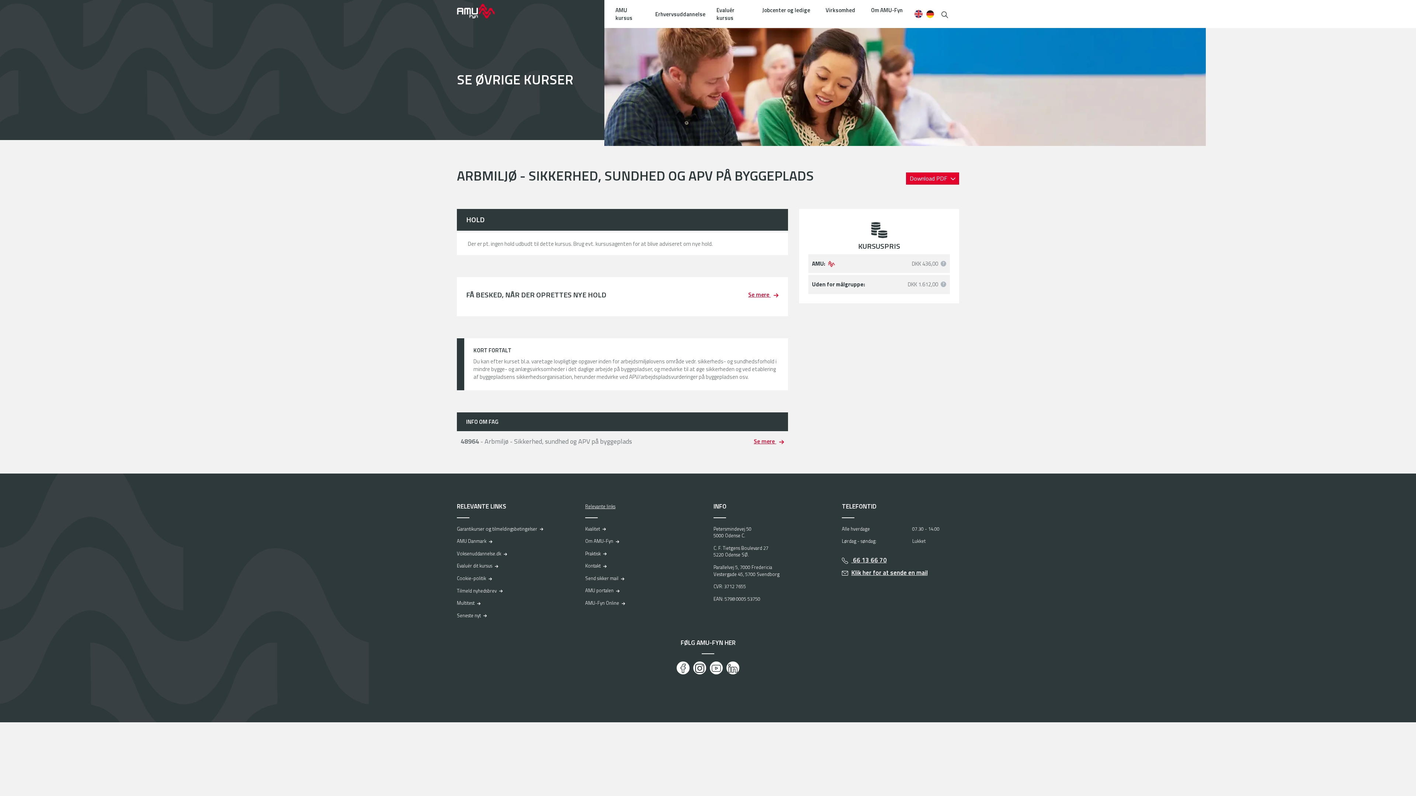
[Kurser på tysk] (930, 14)
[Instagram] (699, 667)
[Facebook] (683, 667)
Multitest (466, 603)
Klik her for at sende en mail (889, 572)
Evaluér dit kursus (474, 565)
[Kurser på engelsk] (918, 14)
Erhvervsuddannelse (680, 14)
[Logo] (481, 11)
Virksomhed (840, 10)
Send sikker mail (601, 578)
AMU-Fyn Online (602, 603)
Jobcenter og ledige (786, 10)
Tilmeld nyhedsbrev (477, 590)
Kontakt (593, 565)
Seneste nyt (469, 615)
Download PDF (929, 178)
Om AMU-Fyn (887, 10)
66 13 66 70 (869, 560)
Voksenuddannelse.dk (479, 553)
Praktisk (593, 553)
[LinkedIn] (732, 667)
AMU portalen (599, 590)
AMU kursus (623, 14)
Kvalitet (592, 529)
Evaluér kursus (725, 14)
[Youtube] (716, 667)
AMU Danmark (471, 541)
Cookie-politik (471, 578)
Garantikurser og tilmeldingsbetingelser (497, 529)
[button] (945, 14)
